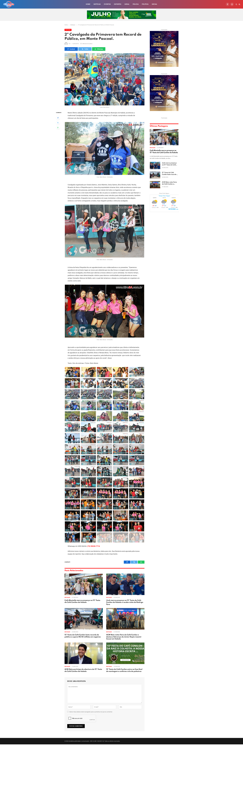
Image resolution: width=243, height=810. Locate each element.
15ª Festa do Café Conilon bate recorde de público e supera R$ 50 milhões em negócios (83, 636)
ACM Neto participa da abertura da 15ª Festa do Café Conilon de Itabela (83, 670)
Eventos (107, 4)
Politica (145, 4)
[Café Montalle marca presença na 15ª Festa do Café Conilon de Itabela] (84, 584)
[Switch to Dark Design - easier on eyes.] (236, 4)
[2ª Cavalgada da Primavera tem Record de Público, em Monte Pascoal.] (104, 79)
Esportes (117, 4)
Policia (136, 4)
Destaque (68, 29)
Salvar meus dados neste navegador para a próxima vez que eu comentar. (91, 712)
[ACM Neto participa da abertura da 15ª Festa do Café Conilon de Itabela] (84, 653)
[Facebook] (58, 118)
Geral (127, 4)
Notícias (97, 4)
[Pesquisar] (239, 4)
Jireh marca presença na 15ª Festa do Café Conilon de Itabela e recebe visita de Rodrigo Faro (124, 602)
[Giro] (9, 4)
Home (88, 4)
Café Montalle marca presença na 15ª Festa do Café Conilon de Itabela (82, 601)
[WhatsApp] (58, 127)
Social (154, 4)
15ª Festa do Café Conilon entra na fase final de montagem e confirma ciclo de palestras (124, 670)
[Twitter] (58, 123)
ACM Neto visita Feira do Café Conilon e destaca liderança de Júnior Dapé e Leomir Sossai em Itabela (123, 637)
